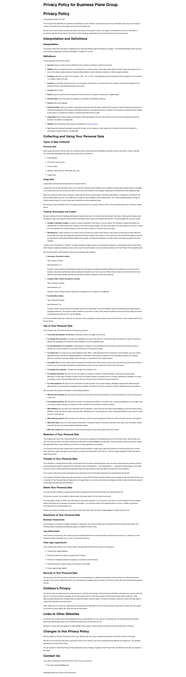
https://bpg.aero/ (92, 124)
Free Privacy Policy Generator (117, 33)
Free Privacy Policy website (128, 248)
